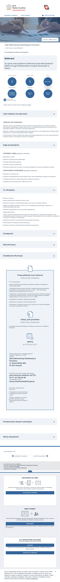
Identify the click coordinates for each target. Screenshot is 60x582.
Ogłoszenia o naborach (11, 15)
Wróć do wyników (50, 15)
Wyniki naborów (25, 15)
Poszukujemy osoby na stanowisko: (17, 52)
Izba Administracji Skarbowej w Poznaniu (22, 45)
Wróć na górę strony (30, 471)
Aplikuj (30, 343)
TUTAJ (29, 105)
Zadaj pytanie (30, 523)
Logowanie (30, 545)
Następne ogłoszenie (39, 456)
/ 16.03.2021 (50, 39)
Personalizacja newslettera (30, 492)
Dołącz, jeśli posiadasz (30, 321)
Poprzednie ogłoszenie (20, 456)
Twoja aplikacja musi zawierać (30, 276)
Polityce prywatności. (32, 578)
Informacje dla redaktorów (30, 552)
